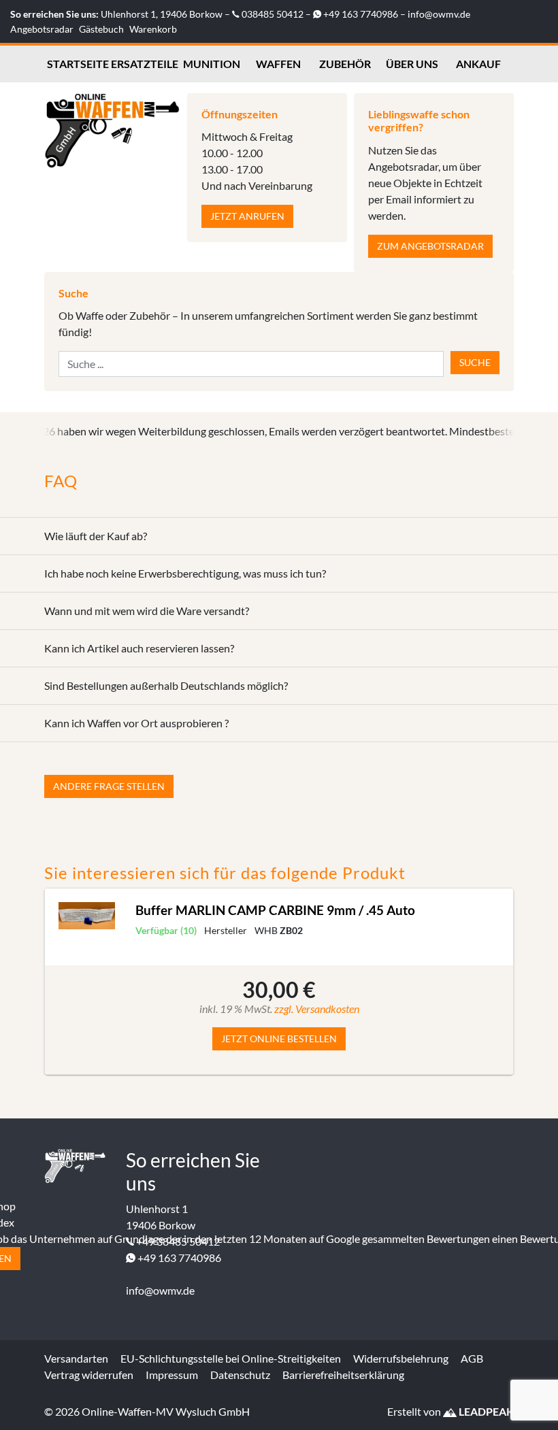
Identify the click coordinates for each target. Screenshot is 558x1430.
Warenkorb (153, 29)
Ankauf (478, 63)
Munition (211, 63)
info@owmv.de (439, 14)
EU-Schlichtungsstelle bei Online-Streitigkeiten (230, 1358)
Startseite (78, 63)
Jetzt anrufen (247, 216)
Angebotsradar (41, 29)
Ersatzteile (144, 63)
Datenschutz (240, 1374)
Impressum (172, 1374)
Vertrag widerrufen (88, 1374)
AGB (472, 1358)
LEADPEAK (485, 1411)
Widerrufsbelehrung (400, 1358)
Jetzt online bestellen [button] (279, 1038)
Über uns (412, 63)
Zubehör (345, 63)
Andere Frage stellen (109, 786)
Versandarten (76, 1358)
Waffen (278, 63)
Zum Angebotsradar (430, 246)
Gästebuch (101, 29)
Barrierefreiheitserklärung (343, 1374)
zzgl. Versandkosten (316, 1008)
